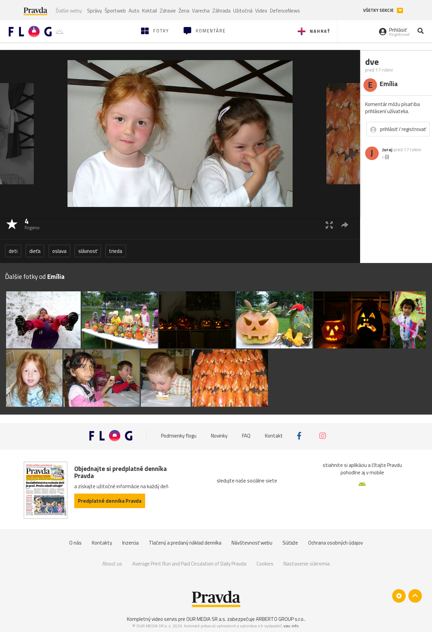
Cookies (264, 563)
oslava (59, 251)
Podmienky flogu (178, 436)
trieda (115, 251)
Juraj (387, 149)
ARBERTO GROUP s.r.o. (280, 619)
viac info (291, 626)
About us (112, 563)
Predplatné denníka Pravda (109, 501)
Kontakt (274, 436)
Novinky (219, 436)
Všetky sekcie (379, 10)
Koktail (149, 11)
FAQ (246, 436)
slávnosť (87, 251)
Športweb (115, 11)
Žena (184, 11)
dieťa (34, 251)
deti (13, 251)
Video (261, 11)
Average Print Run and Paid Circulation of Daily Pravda (189, 563)
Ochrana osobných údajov (335, 542)
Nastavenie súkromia (307, 563)
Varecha (201, 11)
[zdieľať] (344, 224)
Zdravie (168, 11)
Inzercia (130, 542)
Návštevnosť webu (252, 542)
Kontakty (102, 542)
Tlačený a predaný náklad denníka (185, 542)
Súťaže (290, 542)
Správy (94, 11)
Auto (134, 11)
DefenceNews (285, 11)
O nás (75, 542)
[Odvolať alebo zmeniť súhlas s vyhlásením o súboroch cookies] (399, 596)
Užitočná (242, 11)
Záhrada (221, 11)
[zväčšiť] (329, 224)
